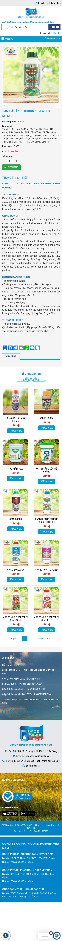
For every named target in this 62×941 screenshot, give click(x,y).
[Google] (13, 711)
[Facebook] (5, 711)
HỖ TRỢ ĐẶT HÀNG (11, 665)
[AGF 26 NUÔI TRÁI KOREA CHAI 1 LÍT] (46, 600)
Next (41, 638)
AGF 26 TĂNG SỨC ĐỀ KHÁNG (46, 470)
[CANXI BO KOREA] (15, 553)
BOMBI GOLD (15, 519)
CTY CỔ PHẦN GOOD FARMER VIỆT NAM (20, 786)
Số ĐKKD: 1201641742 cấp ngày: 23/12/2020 (22, 684)
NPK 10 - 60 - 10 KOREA (46, 569)
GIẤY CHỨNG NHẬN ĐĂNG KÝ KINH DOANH (21, 678)
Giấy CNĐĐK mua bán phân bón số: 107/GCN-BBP (24, 689)
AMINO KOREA (46, 418)
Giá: (4, 151)
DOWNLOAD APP (10, 807)
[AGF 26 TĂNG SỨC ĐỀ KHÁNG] (46, 452)
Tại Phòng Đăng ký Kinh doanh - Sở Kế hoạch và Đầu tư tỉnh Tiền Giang (30, 701)
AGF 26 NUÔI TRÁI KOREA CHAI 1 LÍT (46, 619)
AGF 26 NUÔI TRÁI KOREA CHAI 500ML (15, 619)
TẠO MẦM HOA (15, 468)
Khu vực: (7, 126)
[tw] (21, 711)
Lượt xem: (7, 146)
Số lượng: (7, 156)
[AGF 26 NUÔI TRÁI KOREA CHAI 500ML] (15, 600)
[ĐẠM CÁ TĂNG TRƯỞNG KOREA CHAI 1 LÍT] (46, 502)
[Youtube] (29, 711)
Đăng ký (41, 3)
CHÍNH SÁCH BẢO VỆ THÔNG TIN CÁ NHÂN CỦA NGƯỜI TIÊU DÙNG (29, 672)
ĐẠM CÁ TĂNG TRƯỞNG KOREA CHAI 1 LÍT (46, 521)
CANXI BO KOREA (15, 569)
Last (49, 638)
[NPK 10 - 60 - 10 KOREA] (46, 553)
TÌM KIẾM (54, 27)
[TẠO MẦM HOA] (15, 452)
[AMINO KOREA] (46, 401)
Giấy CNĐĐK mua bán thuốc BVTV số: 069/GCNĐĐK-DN (26, 694)
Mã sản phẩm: (9, 121)
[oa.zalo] (36, 711)
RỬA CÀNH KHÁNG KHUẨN (15, 420)
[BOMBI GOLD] (15, 502)
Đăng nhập (55, 3)
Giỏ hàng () (54, 38)
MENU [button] (8, 38)
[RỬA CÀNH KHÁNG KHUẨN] (15, 401)
